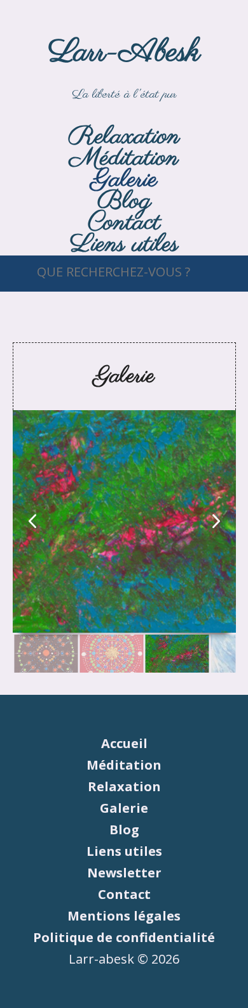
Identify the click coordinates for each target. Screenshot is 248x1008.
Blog (124, 829)
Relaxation (124, 786)
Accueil (124, 743)
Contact (124, 894)
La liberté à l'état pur (124, 67)
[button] (216, 521)
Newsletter (124, 872)
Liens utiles (124, 244)
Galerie (124, 808)
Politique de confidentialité (124, 937)
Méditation (124, 764)
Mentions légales (124, 915)
